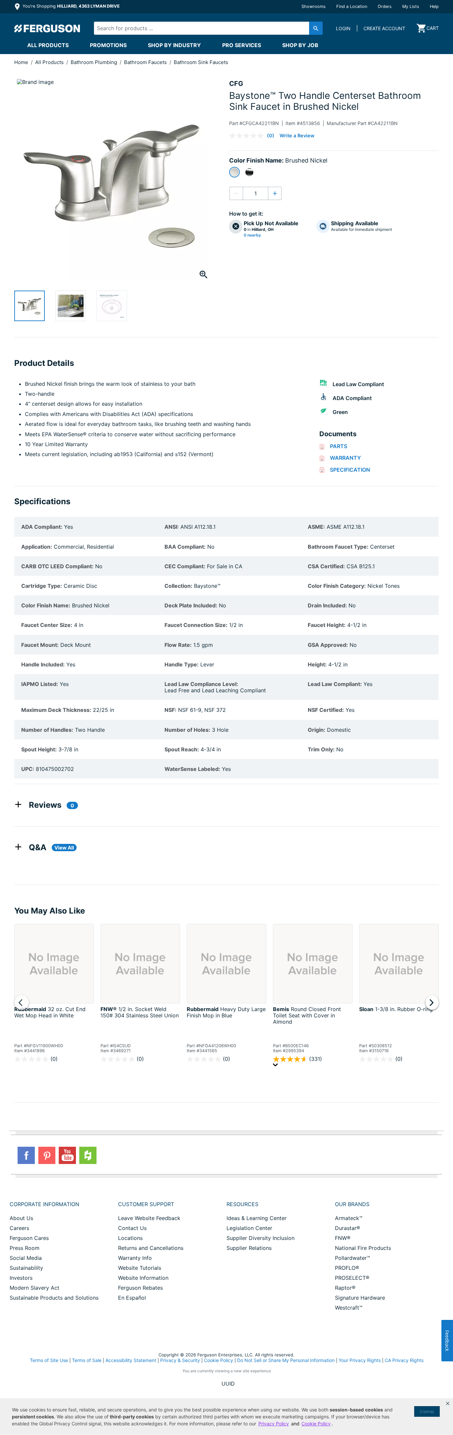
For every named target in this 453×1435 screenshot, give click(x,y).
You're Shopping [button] (70, 6)
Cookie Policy (218, 1360)
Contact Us (132, 1228)
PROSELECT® (352, 1277)
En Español (132, 1297)
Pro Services (241, 45)
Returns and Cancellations (150, 1248)
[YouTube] (67, 1155)
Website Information (143, 1277)
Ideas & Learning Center (257, 1218)
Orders (385, 6)
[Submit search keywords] (316, 28)
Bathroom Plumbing (94, 62)
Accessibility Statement (130, 1360)
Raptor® (345, 1287)
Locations (130, 1238)
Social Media (26, 1258)
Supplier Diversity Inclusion (260, 1238)
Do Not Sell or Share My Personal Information (286, 1360)
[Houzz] (88, 1155)
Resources (242, 1204)
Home (21, 62)
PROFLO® (347, 1267)
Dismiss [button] (427, 1411)
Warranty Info (135, 1258)
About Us (21, 1218)
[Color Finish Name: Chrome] (249, 172)
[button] (448, 1403)
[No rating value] (248, 135)
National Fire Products (363, 1248)
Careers (19, 1228)
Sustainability (26, 1267)
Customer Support (146, 1204)
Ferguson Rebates (140, 1287)
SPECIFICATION (350, 469)
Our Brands (352, 1204)
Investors (21, 1277)
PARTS (338, 446)
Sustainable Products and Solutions (54, 1297)
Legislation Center (249, 1228)
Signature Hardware (360, 1297)
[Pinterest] (46, 1155)
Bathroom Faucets (146, 62)
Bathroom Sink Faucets (201, 62)
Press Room (24, 1248)
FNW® (343, 1238)
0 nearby (252, 235)
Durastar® (347, 1228)
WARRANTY (345, 457)
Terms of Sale (86, 1360)
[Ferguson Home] (47, 28)
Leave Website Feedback (149, 1218)
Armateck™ (348, 1218)
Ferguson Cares (29, 1238)
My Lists (410, 6)
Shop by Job (300, 45)
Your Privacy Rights (360, 1360)
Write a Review (297, 135)
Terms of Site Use (49, 1360)
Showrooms (313, 6)
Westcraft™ (348, 1307)
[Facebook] (26, 1155)
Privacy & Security (180, 1360)
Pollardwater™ (352, 1258)
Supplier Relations (249, 1248)
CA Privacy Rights (404, 1360)
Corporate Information (44, 1204)
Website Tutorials (139, 1267)
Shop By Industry (174, 45)
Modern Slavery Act (34, 1287)
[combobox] (202, 28)
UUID (228, 1383)
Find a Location (351, 6)
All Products (48, 45)
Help (434, 6)
